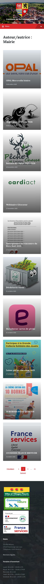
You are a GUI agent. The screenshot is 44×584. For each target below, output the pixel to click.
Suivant (23, 473)
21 (35, 469)
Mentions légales (9, 555)
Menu (7, 26)
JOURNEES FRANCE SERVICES (21, 453)
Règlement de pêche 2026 (19, 122)
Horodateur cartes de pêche (20, 329)
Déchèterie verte (15, 287)
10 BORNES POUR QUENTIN (20, 411)
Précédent (10, 469)
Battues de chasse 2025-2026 (20, 163)
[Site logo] (22, 16)
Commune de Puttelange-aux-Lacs (22, 19)
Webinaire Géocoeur (17, 204)
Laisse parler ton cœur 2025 (20, 370)
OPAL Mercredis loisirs (18, 80)
